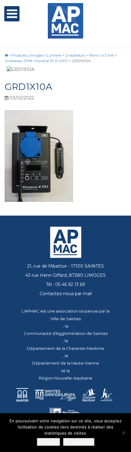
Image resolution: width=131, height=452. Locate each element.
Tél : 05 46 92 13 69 (65, 284)
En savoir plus (79, 441)
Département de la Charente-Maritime (65, 348)
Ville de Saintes (66, 319)
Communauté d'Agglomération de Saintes (66, 333)
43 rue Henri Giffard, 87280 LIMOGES (65, 275)
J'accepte (48, 441)
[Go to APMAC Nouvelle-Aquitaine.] (6, 55)
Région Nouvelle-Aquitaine (65, 378)
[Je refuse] (123, 433)
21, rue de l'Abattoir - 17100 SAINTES (65, 266)
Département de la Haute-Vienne (65, 363)
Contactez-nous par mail (66, 293)
